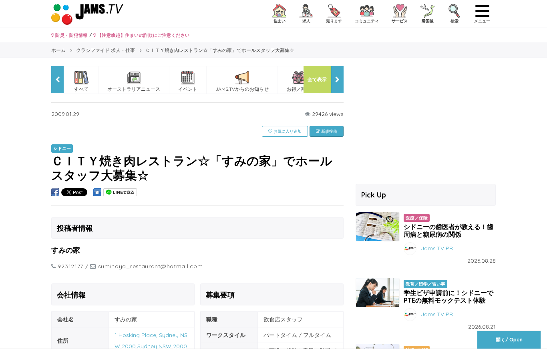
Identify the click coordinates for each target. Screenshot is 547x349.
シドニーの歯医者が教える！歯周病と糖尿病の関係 (448, 230)
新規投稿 (328, 131)
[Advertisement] (426, 122)
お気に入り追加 (287, 131)
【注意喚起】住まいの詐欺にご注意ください (143, 35)
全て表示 (317, 79)
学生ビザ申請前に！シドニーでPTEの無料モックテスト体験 (448, 296)
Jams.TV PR (437, 248)
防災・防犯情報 (71, 35)
